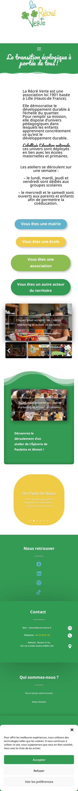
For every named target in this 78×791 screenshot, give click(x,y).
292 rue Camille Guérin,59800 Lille (37, 645)
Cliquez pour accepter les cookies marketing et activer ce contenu (38, 322)
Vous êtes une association (41, 262)
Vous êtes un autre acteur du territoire (40, 287)
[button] (72, 730)
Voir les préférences (39, 782)
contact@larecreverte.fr (39, 627)
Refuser (39, 771)
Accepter (39, 760)
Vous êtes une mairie (41, 223)
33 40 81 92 (44, 635)
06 (37, 635)
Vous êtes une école (40, 241)
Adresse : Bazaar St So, (39, 642)
